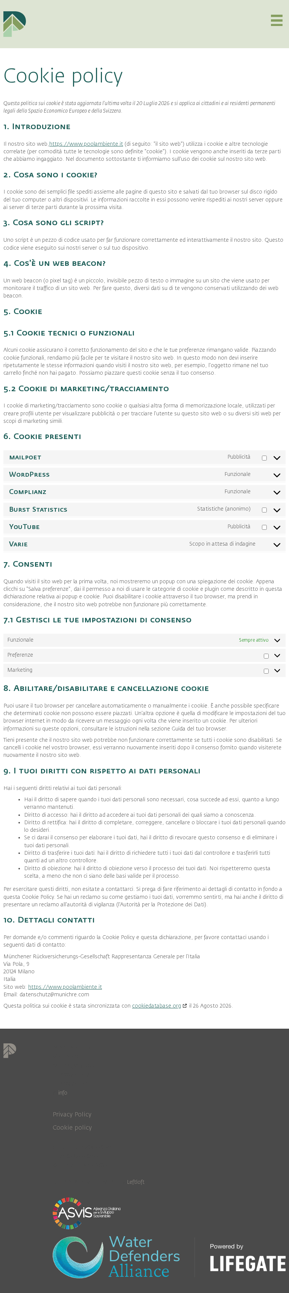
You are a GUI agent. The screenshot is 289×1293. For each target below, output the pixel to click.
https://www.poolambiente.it (86, 144)
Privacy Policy (72, 1114)
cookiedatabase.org (156, 1006)
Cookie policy (72, 1127)
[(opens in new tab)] (86, 1213)
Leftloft (135, 1182)
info (62, 1093)
